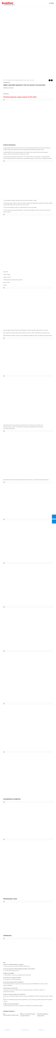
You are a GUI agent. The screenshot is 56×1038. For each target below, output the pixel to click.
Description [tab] (6, 93)
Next (52, 72)
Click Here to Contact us (8, 87)
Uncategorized (9, 80)
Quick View (11, 1027)
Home (4, 80)
